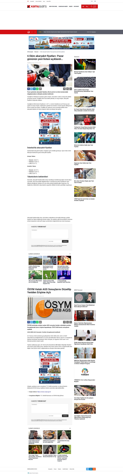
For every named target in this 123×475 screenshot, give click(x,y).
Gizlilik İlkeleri (65, 469)
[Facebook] (28, 88)
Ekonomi (76, 6)
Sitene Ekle (49, 1)
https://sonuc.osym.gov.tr (44, 392)
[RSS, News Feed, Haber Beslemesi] (94, 469)
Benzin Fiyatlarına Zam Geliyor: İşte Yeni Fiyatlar (54, 32)
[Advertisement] (61, 20)
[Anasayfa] (28, 1)
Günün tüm (91, 32)
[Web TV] (92, 1)
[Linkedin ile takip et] (91, 469)
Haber (70, 6)
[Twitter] (31, 88)
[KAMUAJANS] (37, 6)
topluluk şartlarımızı (41, 245)
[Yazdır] (40, 88)
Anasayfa (31, 51)
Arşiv (44, 1)
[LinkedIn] (34, 88)
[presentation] (32, 32)
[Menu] (83, 6)
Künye (55, 469)
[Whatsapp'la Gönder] (37, 88)
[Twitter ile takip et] (87, 469)
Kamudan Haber (63, 6)
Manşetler (32, 1)
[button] (64, 88)
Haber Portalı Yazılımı (33, 473)
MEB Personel (53, 6)
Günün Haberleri (38, 1)
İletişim (59, 469)
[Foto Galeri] (95, 1)
